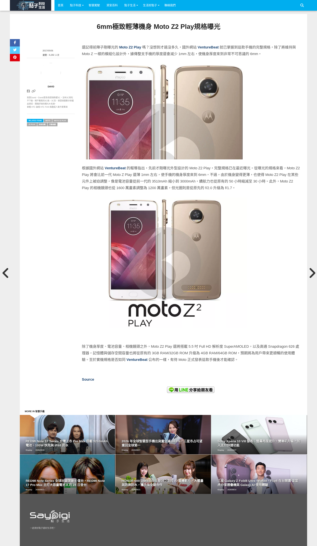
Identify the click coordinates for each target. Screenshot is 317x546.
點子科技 (75, 5)
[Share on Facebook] (15, 42)
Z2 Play (32, 124)
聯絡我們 (170, 5)
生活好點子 (150, 5)
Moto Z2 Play (130, 47)
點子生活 (130, 5)
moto (47, 120)
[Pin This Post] (15, 57)
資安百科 (112, 5)
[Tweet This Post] (15, 50)
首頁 (60, 5)
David (51, 86)
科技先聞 (42, 124)
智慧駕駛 (94, 5)
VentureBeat (208, 47)
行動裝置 (52, 124)
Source (88, 379)
